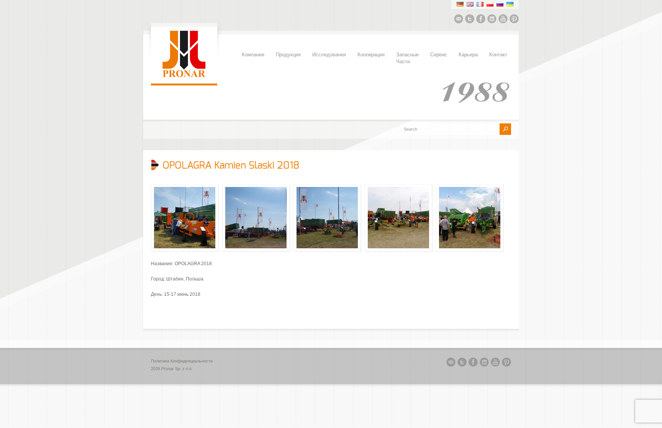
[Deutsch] (460, 4)
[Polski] (490, 4)
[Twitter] (469, 20)
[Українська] (509, 4)
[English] (470, 4)
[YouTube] (503, 20)
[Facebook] (480, 20)
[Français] (480, 4)
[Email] (458, 20)
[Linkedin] (491, 20)
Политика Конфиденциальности (182, 361)
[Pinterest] (514, 20)
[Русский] (499, 4)
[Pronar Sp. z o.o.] (184, 76)
